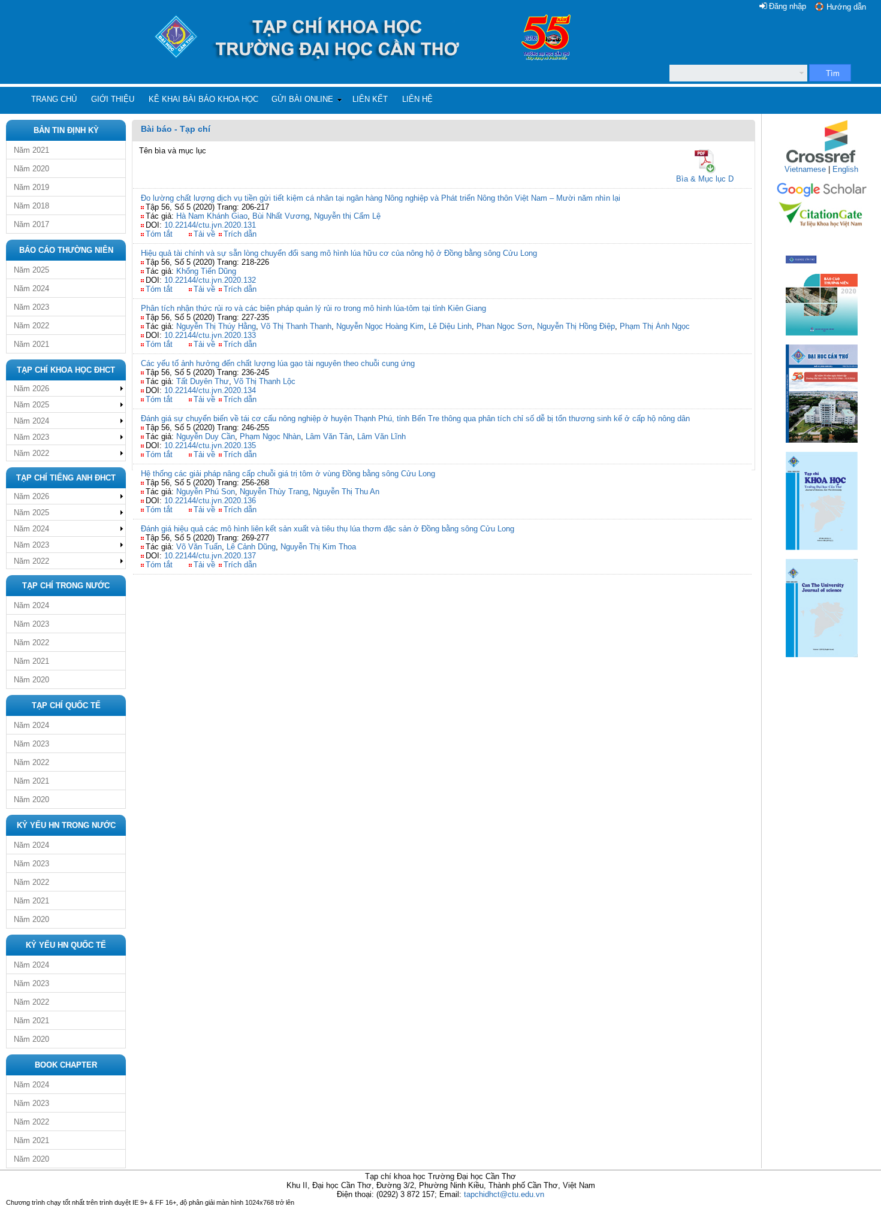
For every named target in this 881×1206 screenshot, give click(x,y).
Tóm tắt (159, 233)
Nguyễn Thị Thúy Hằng (216, 326)
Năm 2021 (31, 150)
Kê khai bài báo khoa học (203, 99)
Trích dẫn (240, 233)
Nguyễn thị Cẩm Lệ (347, 215)
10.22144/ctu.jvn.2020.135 (210, 445)
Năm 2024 (31, 288)
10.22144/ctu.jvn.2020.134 (210, 390)
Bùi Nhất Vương (280, 215)
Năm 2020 (31, 168)
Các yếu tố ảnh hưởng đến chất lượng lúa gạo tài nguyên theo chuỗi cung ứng (278, 363)
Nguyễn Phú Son (205, 491)
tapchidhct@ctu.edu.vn (504, 1194)
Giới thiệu (112, 99)
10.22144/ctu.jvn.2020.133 (210, 335)
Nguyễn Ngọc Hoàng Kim (380, 326)
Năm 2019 (31, 187)
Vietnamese (805, 169)
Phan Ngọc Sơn (504, 326)
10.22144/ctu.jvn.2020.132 (210, 280)
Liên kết (370, 99)
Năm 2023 (31, 307)
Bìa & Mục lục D (705, 178)
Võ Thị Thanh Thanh (296, 326)
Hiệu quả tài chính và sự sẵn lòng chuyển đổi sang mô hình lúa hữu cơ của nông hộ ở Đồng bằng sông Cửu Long (339, 253)
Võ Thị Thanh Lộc (264, 381)
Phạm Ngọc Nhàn (270, 436)
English (845, 169)
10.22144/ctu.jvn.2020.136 (210, 500)
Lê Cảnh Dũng (251, 546)
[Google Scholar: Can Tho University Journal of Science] (822, 195)
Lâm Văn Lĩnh (381, 436)
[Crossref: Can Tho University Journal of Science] (822, 162)
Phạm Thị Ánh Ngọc (655, 326)
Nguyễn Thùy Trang (274, 491)
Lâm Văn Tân (329, 436)
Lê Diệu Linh (450, 326)
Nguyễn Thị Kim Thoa (318, 546)
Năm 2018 (31, 205)
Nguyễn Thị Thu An (346, 491)
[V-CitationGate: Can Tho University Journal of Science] (822, 230)
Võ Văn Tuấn (199, 546)
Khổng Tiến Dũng (206, 271)
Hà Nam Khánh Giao (212, 215)
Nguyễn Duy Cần (205, 436)
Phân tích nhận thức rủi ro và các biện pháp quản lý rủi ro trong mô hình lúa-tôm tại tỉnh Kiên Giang (313, 308)
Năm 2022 (31, 325)
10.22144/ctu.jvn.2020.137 (210, 555)
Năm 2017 (31, 224)
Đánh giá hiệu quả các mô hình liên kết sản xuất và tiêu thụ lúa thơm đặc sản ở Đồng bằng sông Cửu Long (327, 528)
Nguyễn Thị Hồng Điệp (576, 326)
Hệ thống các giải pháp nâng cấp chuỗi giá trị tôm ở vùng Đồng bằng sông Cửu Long (288, 473)
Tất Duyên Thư (202, 381)
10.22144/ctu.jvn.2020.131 (210, 224)
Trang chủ (54, 99)
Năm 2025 (31, 269)
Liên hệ (417, 99)
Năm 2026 (31, 388)
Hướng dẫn (846, 6)
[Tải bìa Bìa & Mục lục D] (705, 161)
